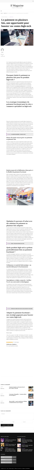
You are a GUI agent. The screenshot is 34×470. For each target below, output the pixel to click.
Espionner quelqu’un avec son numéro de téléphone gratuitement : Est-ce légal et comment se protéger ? (10, 449)
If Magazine (17, 5)
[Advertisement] (19, 55)
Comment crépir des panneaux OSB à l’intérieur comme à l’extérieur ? (10, 445)
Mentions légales (11, 468)
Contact (7, 468)
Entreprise (23, 448)
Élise (2, 52)
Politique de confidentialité (26, 468)
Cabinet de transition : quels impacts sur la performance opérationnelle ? (27, 450)
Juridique (6, 447)
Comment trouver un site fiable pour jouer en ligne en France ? (10, 440)
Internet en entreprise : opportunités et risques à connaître (27, 446)
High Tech (2, 388)
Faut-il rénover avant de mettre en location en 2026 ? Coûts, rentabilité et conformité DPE (27, 441)
